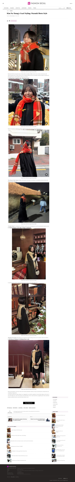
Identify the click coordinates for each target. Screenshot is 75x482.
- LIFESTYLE (55, 402)
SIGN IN (71, 3)
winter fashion (15, 407)
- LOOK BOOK (55, 404)
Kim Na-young (9, 407)
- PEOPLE (54, 405)
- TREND (54, 407)
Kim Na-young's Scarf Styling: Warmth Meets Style (27, 13)
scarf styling (20, 407)
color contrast (25, 407)
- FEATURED (55, 399)
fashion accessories (32, 407)
